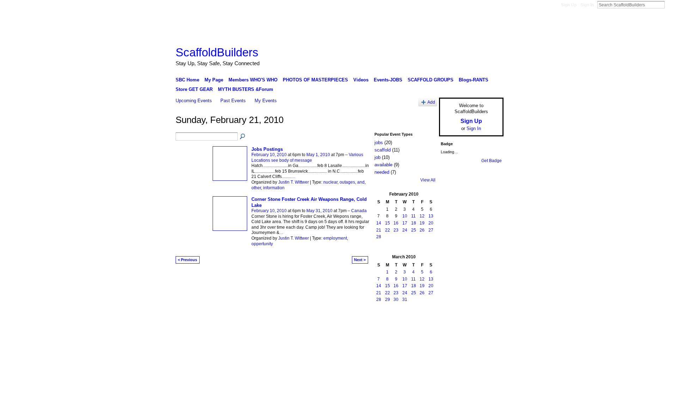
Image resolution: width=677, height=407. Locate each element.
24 (404, 230)
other (256, 187)
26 (422, 230)
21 (378, 230)
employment (335, 238)
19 (422, 223)
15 (387, 223)
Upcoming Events (194, 100)
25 (413, 230)
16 (396, 223)
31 (404, 299)
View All (427, 180)
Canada (359, 210)
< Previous (187, 260)
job (377, 157)
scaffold (382, 150)
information (274, 187)
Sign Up (569, 4)
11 (413, 216)
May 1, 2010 (318, 154)
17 (404, 223)
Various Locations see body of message (307, 157)
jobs (378, 142)
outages (347, 182)
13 (430, 216)
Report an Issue (451, 324)
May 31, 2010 (319, 210)
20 (430, 223)
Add (431, 102)
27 (430, 230)
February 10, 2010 (269, 154)
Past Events (233, 100)
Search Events (243, 137)
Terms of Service (488, 324)
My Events (266, 100)
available (383, 164)
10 (404, 216)
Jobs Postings (267, 149)
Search (670, 4)
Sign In (587, 4)
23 (396, 230)
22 (387, 230)
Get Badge (491, 160)
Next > (360, 260)
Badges (423, 324)
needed (381, 172)
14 (378, 223)
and (361, 182)
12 (422, 216)
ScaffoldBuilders (217, 52)
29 (387, 299)
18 (413, 223)
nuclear (330, 182)
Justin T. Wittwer (293, 182)
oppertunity (262, 243)
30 (396, 299)
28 (378, 236)
